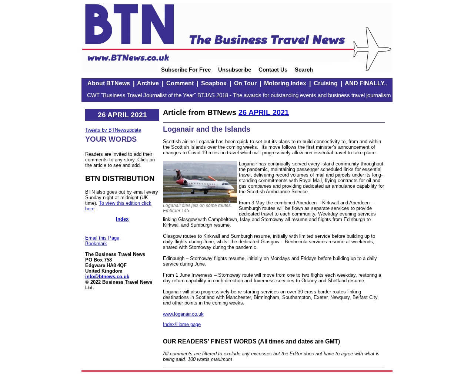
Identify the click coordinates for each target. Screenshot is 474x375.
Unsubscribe (234, 70)
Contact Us (272, 70)
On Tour (245, 83)
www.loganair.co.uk (183, 314)
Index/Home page (182, 324)
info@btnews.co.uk (107, 276)
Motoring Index (285, 83)
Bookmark (96, 243)
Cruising (326, 83)
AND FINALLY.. (366, 83)
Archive (148, 83)
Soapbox (214, 83)
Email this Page (102, 238)
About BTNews (108, 83)
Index (122, 219)
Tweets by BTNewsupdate (113, 130)
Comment (180, 83)
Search (304, 70)
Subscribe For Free (186, 70)
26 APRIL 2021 (263, 112)
